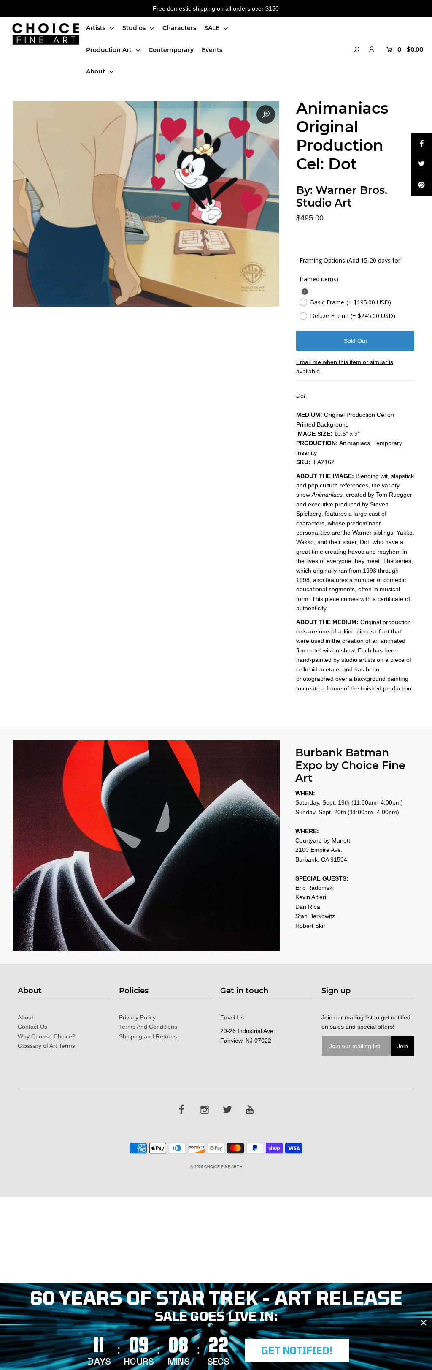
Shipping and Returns (148, 1036)
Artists (96, 28)
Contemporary (171, 50)
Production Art (109, 50)
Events (212, 50)
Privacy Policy (137, 1017)
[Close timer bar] (423, 1322)
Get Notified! (297, 1350)
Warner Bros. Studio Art (341, 196)
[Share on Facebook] (421, 143)
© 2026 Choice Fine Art (214, 1167)
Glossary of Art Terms (46, 1045)
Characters (179, 28)
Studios (134, 28)
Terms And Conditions (148, 1026)
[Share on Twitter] (421, 164)
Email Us (232, 1017)
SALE (212, 28)
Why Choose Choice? (47, 1036)
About (96, 71)
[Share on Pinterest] (421, 185)
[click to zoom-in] (265, 114)
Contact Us (32, 1026)
